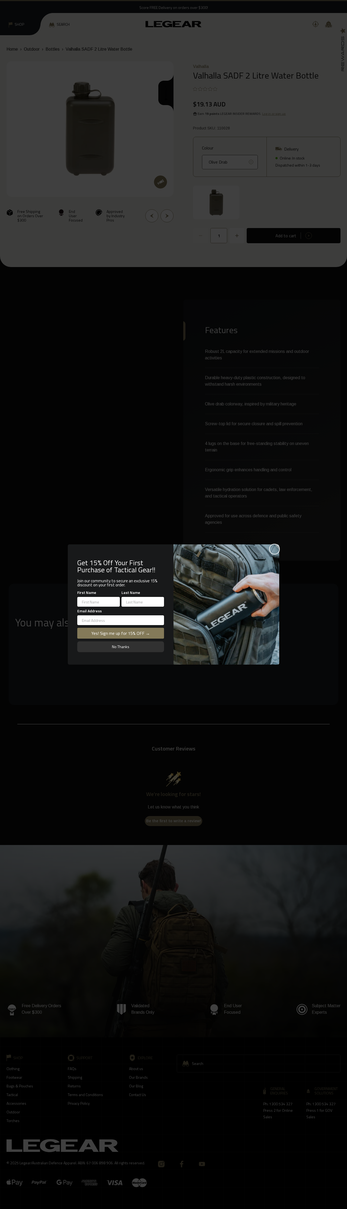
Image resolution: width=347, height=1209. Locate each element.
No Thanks (120, 646)
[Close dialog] (274, 549)
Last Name (130, 592)
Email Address (89, 611)
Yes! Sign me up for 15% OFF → (120, 633)
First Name (86, 592)
